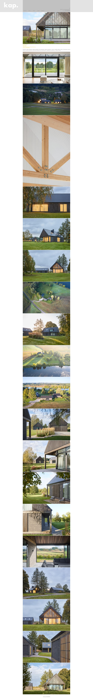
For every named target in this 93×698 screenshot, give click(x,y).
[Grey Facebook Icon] (69, 8)
